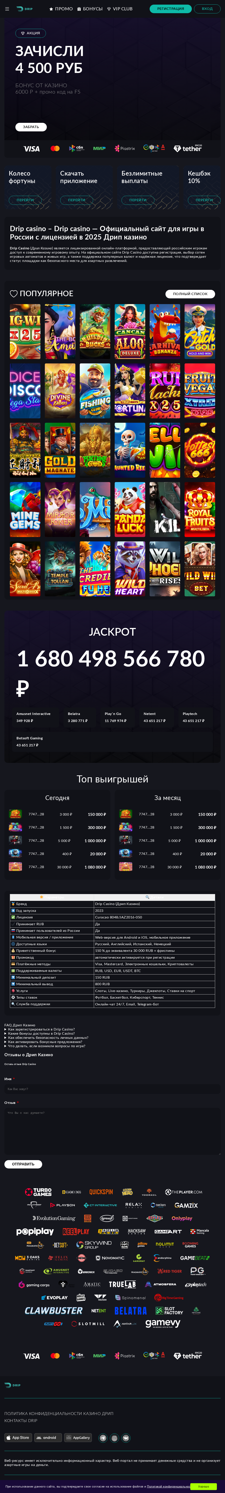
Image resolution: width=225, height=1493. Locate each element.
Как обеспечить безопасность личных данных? (48, 1037)
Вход (207, 9)
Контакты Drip (20, 1421)
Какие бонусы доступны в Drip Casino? (41, 1033)
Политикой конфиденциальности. (171, 1486)
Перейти (25, 200)
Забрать (31, 127)
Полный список (190, 294)
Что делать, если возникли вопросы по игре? (46, 1046)
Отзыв (10, 1103)
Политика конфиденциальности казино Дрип (59, 1414)
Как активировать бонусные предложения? (45, 1042)
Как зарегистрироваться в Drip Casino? (41, 1029)
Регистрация (170, 9)
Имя (8, 1079)
